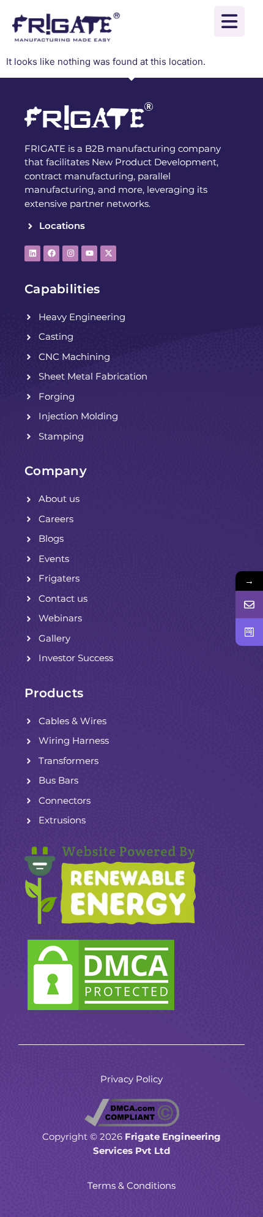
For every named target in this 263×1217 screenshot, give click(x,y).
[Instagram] (70, 253)
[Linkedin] (32, 253)
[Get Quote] (249, 632)
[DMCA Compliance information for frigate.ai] (131, 1123)
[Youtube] (89, 253)
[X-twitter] (108, 253)
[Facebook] (51, 253)
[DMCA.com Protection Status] (100, 1010)
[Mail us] (249, 604)
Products (53, 693)
